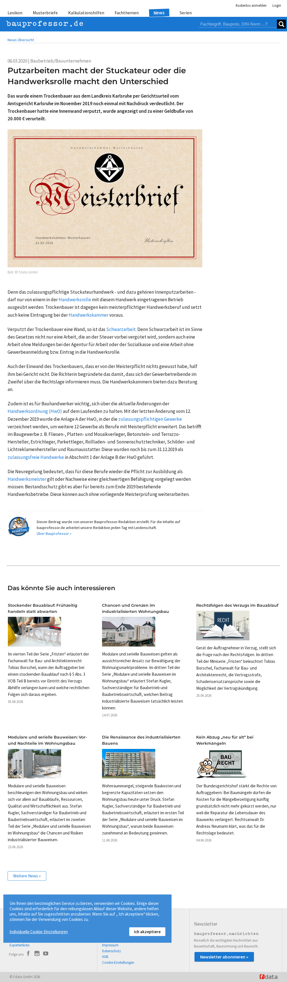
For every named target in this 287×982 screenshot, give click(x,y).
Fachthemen (127, 12)
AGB (105, 956)
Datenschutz (111, 951)
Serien (186, 12)
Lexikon (15, 12)
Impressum (110, 945)
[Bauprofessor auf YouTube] (46, 954)
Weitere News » (27, 875)
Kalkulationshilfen (86, 12)
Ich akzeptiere (147, 931)
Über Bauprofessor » (54, 533)
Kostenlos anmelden (251, 5)
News (159, 12)
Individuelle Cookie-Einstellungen (39, 931)
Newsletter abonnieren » (224, 957)
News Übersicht (21, 39)
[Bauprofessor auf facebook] (28, 954)
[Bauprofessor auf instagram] (37, 954)
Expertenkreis (19, 945)
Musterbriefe (45, 12)
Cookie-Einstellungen (118, 962)
